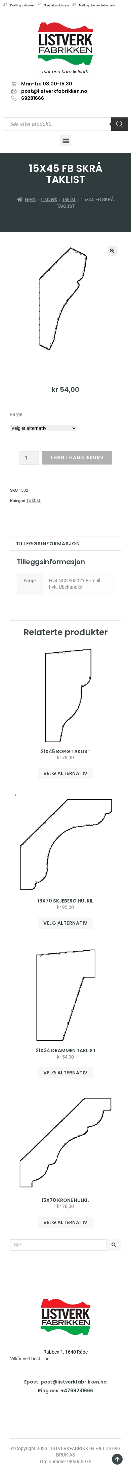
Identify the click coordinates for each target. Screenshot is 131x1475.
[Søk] (113, 1245)
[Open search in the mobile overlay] (65, 124)
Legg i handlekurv (77, 457)
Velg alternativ (65, 773)
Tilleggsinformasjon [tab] (48, 543)
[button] (65, 140)
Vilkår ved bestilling (30, 1358)
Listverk (49, 199)
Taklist (69, 199)
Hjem (30, 199)
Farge (16, 414)
